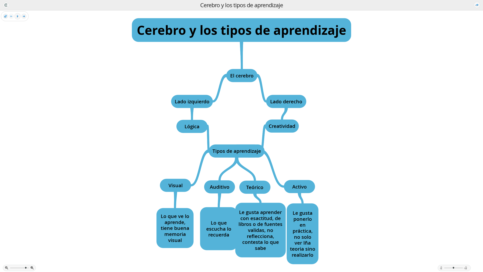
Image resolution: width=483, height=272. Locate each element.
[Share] (477, 5)
